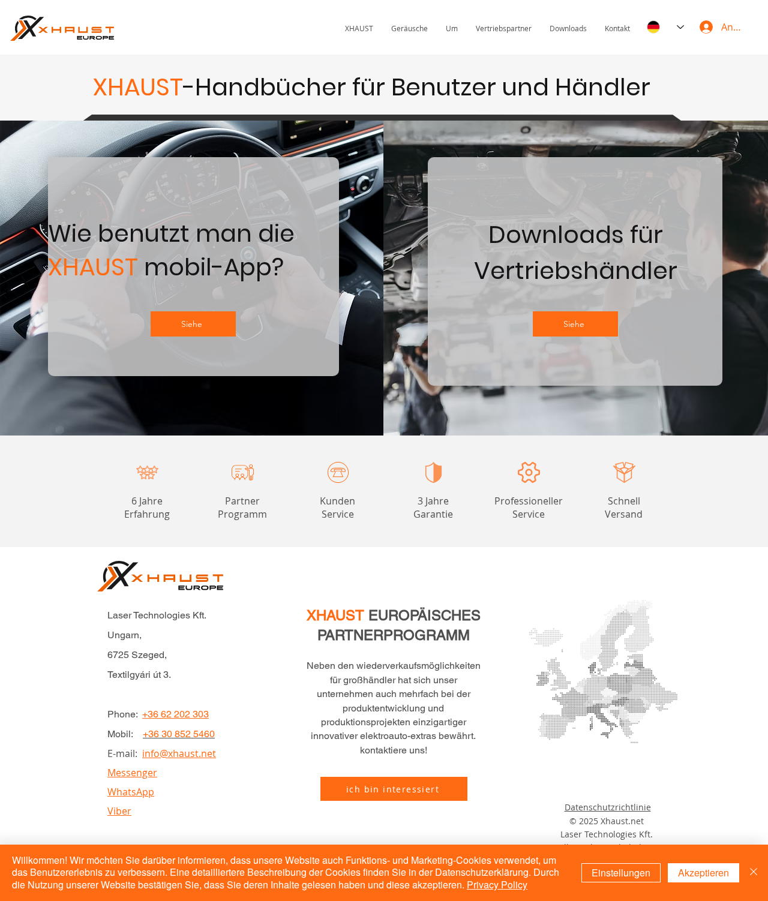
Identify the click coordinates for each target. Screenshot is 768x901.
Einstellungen (621, 872)
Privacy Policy (497, 884)
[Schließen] (753, 872)
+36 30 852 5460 (179, 734)
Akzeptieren (703, 872)
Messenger (132, 772)
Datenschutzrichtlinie (608, 807)
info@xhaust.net (179, 753)
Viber (119, 811)
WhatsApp (130, 791)
